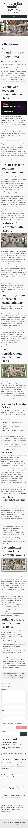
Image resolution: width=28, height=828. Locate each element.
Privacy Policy (18, 823)
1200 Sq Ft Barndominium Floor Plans (12, 745)
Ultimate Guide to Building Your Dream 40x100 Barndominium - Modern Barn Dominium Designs (13, 797)
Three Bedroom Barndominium (10, 40)
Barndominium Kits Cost (14, 789)
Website (3, 716)
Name (3, 705)
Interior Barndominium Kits (9, 742)
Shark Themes (10, 823)
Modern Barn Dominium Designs (14, 6)
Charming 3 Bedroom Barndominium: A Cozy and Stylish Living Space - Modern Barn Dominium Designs (14, 787)
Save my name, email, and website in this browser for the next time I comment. (13, 722)
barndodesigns (17, 61)
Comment (4, 689)
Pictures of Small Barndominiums (14, 677)
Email (3, 710)
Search (3, 731)
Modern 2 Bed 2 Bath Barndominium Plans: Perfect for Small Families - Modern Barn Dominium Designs (12, 807)
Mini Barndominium (7, 751)
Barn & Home (11, 799)
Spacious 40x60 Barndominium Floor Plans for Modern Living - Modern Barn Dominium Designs (13, 764)
